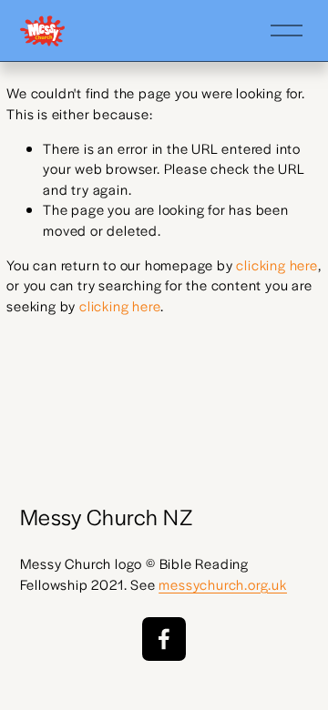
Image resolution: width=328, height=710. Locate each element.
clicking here (276, 264)
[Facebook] (164, 639)
